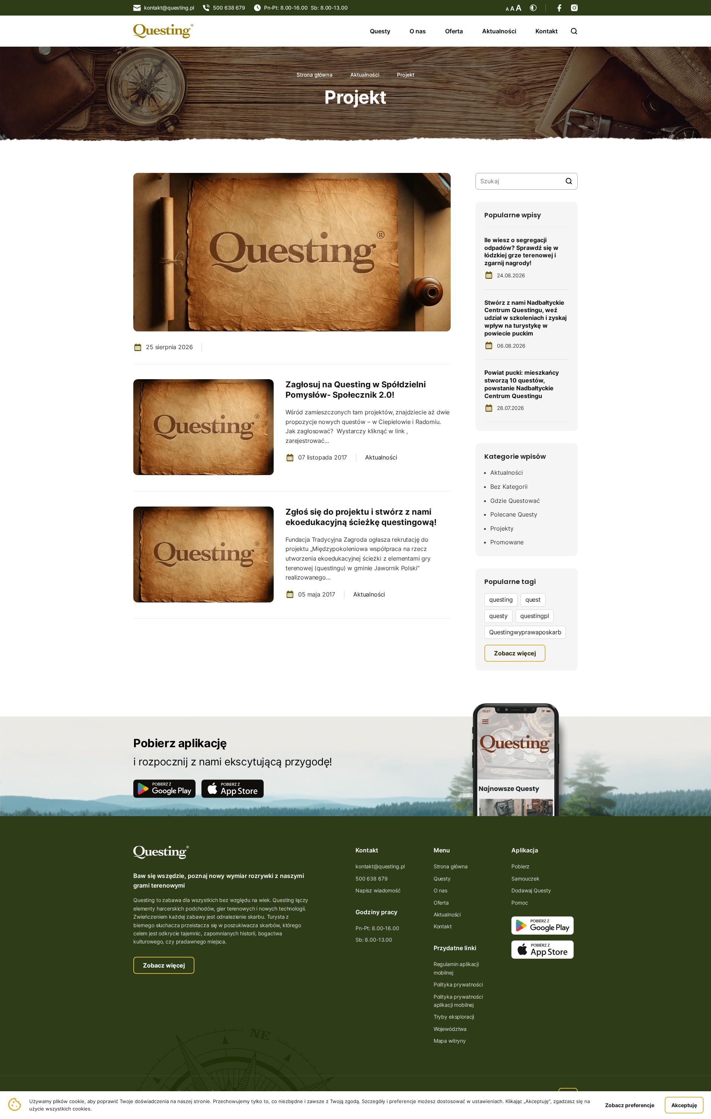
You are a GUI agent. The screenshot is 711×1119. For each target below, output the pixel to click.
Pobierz (520, 866)
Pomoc (519, 902)
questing (501, 599)
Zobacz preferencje (629, 1105)
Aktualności (499, 31)
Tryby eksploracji (454, 1016)
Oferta (454, 31)
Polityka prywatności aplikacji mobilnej (458, 1000)
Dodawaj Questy (531, 890)
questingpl (534, 615)
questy (498, 615)
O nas (418, 31)
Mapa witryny (450, 1041)
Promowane (507, 542)
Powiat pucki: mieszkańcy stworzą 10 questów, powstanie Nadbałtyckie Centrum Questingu (521, 384)
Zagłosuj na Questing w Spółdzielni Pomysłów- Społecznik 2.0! (356, 390)
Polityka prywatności (458, 984)
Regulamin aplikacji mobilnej (456, 968)
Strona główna (315, 75)
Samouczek (525, 878)
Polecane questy (513, 514)
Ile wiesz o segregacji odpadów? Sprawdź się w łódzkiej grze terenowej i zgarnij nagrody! (521, 251)
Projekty (502, 528)
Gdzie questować (515, 500)
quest (533, 599)
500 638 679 (371, 878)
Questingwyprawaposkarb (525, 632)
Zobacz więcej (164, 965)
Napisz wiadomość (378, 890)
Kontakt (546, 31)
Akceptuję (684, 1105)
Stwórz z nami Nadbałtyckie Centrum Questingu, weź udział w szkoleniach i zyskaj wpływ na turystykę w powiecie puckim (525, 318)
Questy (380, 31)
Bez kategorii (509, 486)
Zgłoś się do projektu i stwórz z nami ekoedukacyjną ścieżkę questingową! (361, 517)
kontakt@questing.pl (380, 866)
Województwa (450, 1029)
